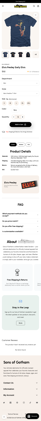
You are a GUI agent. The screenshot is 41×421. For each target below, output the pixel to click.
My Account (8, 395)
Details (13, 144)
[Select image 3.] (28, 54)
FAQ (29, 144)
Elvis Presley (6, 64)
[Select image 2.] (20, 54)
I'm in (20, 323)
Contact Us (8, 383)
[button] (3, 6)
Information (8, 389)
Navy (15, 110)
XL (22, 103)
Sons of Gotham (17, 418)
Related (21, 144)
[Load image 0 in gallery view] (5, 54)
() (34, 72)
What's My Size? (13, 99)
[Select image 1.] (13, 54)
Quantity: (5, 117)
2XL (28, 103)
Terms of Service (13, 414)
